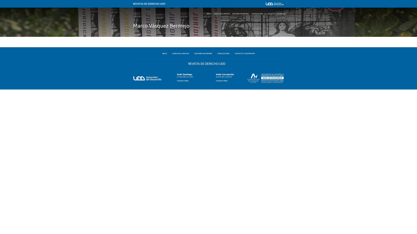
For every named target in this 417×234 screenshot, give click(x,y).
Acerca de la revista (180, 53)
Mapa (187, 80)
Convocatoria (223, 53)
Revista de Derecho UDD (149, 3)
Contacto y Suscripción (245, 53)
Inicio (164, 53)
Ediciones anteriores (203, 53)
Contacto (180, 80)
